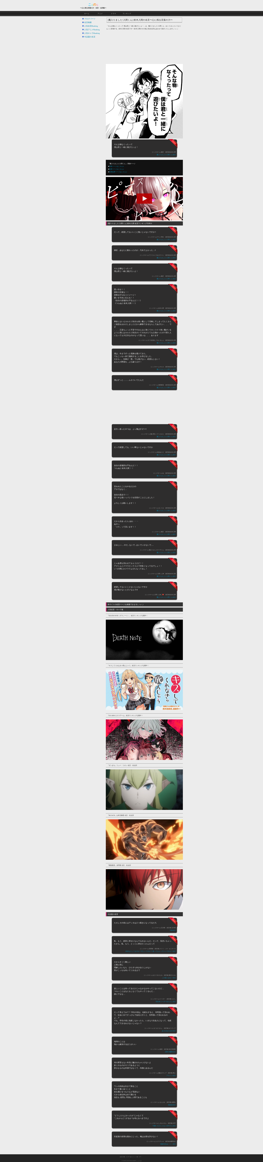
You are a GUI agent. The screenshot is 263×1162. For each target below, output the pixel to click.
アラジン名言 (171, 1075)
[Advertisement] (144, 45)
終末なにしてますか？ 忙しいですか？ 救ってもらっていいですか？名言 (151, 951)
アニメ (100, 13)
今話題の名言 (89, 36)
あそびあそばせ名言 (169, 1031)
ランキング (127, 13)
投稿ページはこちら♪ (116, 166)
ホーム (86, 13)
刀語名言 (173, 930)
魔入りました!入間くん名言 (166, 155)
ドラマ (113, 13)
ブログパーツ (89, 18)
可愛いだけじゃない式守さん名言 (164, 1126)
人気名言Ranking (91, 26)
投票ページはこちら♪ (116, 169)
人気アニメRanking (92, 29)
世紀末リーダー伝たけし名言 (166, 1001)
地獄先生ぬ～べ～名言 (168, 1144)
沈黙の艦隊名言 (170, 1052)
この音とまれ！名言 (169, 978)
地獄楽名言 (172, 1105)
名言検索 (88, 22)
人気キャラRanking (92, 33)
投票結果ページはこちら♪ (118, 172)
